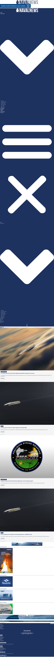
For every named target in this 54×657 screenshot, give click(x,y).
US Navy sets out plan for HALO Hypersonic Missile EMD (14, 427)
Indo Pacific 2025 (3, 104)
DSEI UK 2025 (3, 105)
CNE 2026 (2, 100)
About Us (2, 112)
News (1, 222)
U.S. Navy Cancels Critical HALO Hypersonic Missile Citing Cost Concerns (17, 373)
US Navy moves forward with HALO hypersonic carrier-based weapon (17, 481)
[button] (27, 168)
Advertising (2, 321)
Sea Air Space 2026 (3, 101)
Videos (1, 320)
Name (1, 618)
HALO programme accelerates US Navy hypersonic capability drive (16, 534)
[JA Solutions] (15, 7)
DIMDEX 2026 (3, 312)
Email (1, 621)
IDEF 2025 (2, 106)
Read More (2, 378)
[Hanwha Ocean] (27, 544)
